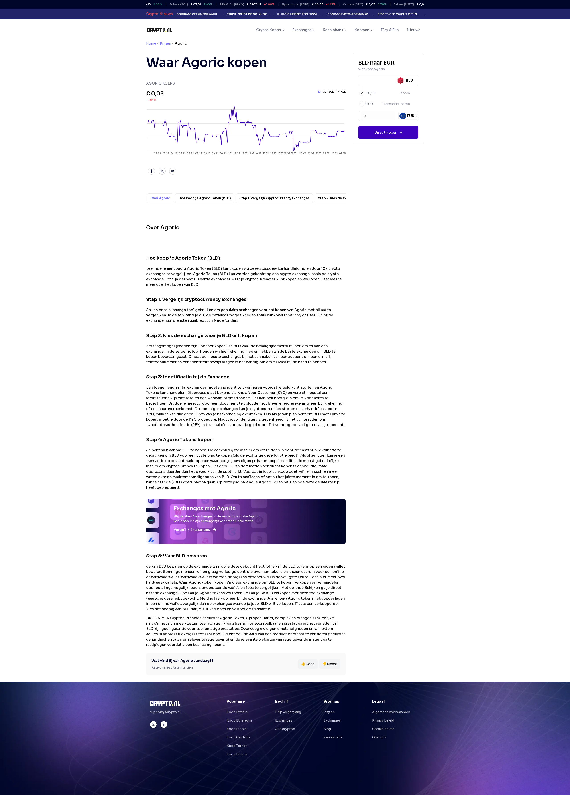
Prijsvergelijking (288, 712)
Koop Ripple (237, 729)
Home (151, 43)
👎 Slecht (329, 664)
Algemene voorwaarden (391, 712)
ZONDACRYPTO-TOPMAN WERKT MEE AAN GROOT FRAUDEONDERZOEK (348, 14)
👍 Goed (307, 664)
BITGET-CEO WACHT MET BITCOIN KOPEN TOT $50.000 (399, 14)
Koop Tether (237, 746)
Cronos (342, 4)
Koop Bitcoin (237, 712)
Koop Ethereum (239, 720)
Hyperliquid (286, 4)
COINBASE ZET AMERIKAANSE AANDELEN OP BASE (197, 14)
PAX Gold (224, 4)
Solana (168, 4)
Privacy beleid (383, 720)
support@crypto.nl (165, 712)
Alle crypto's (285, 729)
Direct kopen (385, 132)
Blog (327, 729)
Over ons (379, 737)
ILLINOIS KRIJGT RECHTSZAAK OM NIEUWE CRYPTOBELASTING (298, 14)
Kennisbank (333, 737)
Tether (392, 4)
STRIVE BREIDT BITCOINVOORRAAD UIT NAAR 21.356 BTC (248, 14)
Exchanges (283, 720)
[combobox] (408, 116)
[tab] (160, 198)
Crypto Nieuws (159, 14)
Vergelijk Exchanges (192, 529)
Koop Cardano (238, 737)
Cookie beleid (383, 729)
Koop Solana (237, 754)
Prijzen (165, 43)
